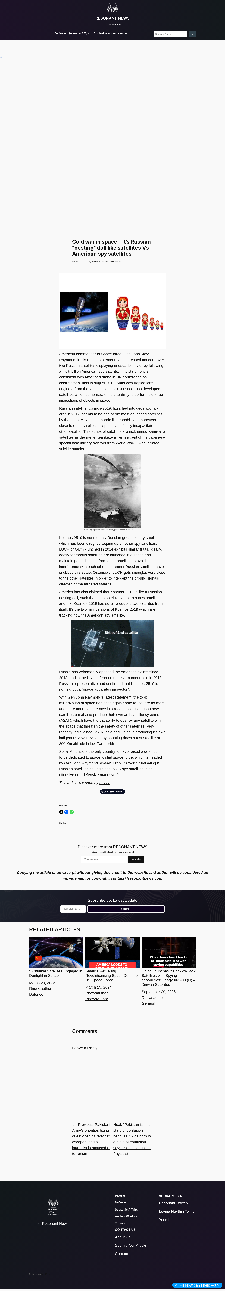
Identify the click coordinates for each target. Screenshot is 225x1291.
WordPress (45, 1274)
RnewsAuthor (96, 999)
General (104, 262)
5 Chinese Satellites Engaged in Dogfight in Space (55, 973)
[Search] (192, 34)
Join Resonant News (113, 791)
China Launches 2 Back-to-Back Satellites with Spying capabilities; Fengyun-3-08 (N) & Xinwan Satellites (169, 978)
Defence (36, 994)
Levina (95, 262)
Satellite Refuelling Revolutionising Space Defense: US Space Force (112, 975)
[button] (197, 1285)
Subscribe (136, 859)
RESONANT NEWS (112, 18)
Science (118, 262)
